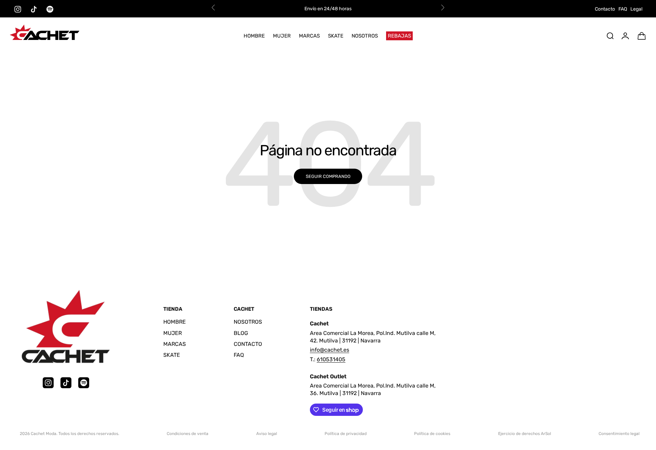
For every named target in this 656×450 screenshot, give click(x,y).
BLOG (241, 333)
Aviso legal (266, 433)
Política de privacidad (346, 433)
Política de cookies (432, 433)
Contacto (605, 9)
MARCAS (309, 36)
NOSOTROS (365, 36)
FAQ (622, 9)
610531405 (331, 359)
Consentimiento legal (619, 433)
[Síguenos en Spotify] (50, 9)
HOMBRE (254, 36)
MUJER (282, 36)
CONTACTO (248, 344)
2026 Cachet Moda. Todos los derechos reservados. (69, 433)
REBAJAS (399, 36)
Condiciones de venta (187, 433)
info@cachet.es (329, 350)
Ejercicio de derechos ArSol (524, 433)
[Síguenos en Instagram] (18, 9)
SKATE (335, 36)
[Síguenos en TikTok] (34, 9)
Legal (636, 9)
